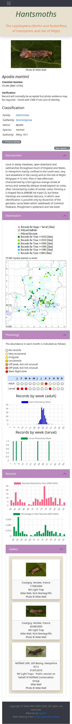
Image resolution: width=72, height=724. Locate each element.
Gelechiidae (22, 115)
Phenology (12, 335)
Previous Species (11, 142)
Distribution (13, 215)
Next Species (62, 148)
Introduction (14, 155)
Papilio (42, 713)
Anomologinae (24, 120)
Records (11, 474)
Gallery (13, 549)
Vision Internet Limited (46, 716)
